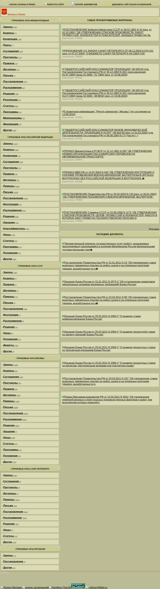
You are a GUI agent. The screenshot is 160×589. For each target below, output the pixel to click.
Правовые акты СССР (30, 266)
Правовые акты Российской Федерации (31, 137)
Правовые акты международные (31, 20)
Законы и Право (16, 14)
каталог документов (86, 4)
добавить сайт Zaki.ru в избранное (131, 4)
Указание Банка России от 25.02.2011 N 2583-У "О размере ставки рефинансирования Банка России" (101, 317)
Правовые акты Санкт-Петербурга (31, 469)
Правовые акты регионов (31, 549)
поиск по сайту (55, 4)
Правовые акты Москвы (31, 358)
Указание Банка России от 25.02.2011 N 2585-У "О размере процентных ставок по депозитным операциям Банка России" (108, 349)
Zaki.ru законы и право (22, 4)
